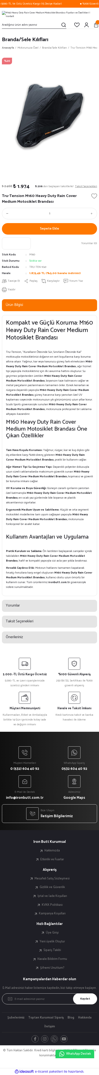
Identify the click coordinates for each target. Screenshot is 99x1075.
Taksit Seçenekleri (19, 621)
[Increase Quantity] (92, 213)
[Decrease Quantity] (6, 213)
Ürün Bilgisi (14, 305)
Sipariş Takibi (52, 950)
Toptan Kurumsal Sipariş (46, 1017)
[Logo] (49, 14)
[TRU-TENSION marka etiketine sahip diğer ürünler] (16, 243)
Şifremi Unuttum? (52, 968)
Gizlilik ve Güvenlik (52, 887)
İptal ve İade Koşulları (52, 896)
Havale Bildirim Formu (52, 959)
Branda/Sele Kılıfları (25, 39)
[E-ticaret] (49, 1071)
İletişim (49, 1026)
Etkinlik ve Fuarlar (52, 859)
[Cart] (96, 25)
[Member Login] (86, 25)
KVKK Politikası (52, 905)
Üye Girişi (52, 932)
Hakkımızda (52, 850)
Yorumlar (13, 605)
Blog (71, 1017)
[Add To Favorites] (94, 196)
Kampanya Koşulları (52, 913)
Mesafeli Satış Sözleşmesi (52, 878)
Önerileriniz (14, 637)
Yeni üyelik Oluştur (52, 941)
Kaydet (85, 998)
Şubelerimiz (16, 1017)
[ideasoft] (24, 1071)
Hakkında (85, 1017)
